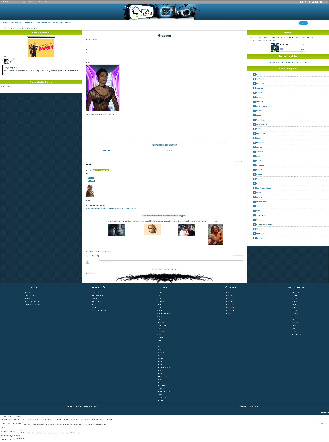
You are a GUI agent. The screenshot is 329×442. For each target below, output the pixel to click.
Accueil (27, 292)
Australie (294, 298)
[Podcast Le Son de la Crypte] (313, 2)
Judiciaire (160, 343)
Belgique (294, 301)
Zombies (160, 400)
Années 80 (229, 301)
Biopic (159, 307)
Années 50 (229, 292)
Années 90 (229, 304)
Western (160, 394)
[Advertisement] (164, 129)
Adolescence (161, 295)
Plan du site (43, 2)
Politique (160, 364)
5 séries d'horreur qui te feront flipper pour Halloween (124, 221)
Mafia (159, 346)
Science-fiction (162, 376)
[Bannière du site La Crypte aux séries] (164, 12)
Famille (159, 328)
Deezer (262, 40)
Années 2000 (230, 307)
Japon (294, 331)
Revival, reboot (96, 301)
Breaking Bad (99, 208)
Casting (94, 307)
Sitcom (159, 379)
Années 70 (229, 298)
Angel (215, 221)
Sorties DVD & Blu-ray (32, 301)
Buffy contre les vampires (112, 208)
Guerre (159, 334)
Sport (159, 382)
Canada (294, 310)
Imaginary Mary (11, 67)
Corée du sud (296, 313)
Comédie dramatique (164, 313)
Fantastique (161, 331)
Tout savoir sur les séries (33, 304)
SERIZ (95, 406)
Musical (159, 355)
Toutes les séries (30, 295)
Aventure (160, 304)
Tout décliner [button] (17, 423)
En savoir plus (323, 423)
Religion (159, 373)
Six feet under (90, 208)
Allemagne (295, 292)
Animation (160, 298)
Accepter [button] (4, 431)
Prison (159, 370)
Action (159, 292)
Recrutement (33, 2)
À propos (12, 2)
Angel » (109, 251)
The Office (124, 208)
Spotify (257, 40)
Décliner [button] (12, 431)
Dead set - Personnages (101, 170)
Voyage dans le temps (164, 391)
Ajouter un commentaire (238, 254)
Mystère (160, 358)
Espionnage (161, 322)
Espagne (294, 319)
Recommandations (98, 295)
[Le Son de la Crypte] (316, 2)
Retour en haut (90, 273)
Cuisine (159, 316)
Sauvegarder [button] (20, 438)
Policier (159, 361)
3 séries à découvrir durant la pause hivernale (191, 221)
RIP (93, 304)
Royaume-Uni (296, 334)
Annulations (95, 292)
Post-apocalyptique (163, 367)
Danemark (295, 316)
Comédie (160, 310)
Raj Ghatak (169, 150)
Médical (159, 349)
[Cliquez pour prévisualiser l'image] (103, 87)
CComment (173, 269)
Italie (293, 328)
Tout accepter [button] (5, 423)
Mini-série (160, 352)
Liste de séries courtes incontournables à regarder (159, 221)
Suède (294, 337)
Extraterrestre (161, 325)
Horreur (160, 340)
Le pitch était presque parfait (83, 406)
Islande (294, 307)
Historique (160, 337)
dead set (90, 178)
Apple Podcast (270, 40)
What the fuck (161, 397)
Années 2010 (230, 310)
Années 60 (229, 295)
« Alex (104, 251)
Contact (5, 2)
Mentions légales (22, 2)
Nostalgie (95, 298)
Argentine (295, 295)
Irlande (294, 304)
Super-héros (161, 385)
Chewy (89, 200)
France (294, 325)
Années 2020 (230, 313)
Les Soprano (132, 208)
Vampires (160, 388)
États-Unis (295, 322)
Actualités (28, 298)
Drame (159, 319)
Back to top (323, 412)
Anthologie (160, 301)
